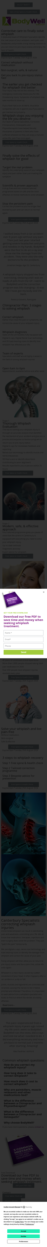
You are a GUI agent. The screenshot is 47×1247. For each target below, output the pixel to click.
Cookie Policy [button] (19, 1222)
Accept (23, 1231)
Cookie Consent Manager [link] (12, 1207)
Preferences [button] (29, 1224)
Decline (23, 1236)
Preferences (23, 1241)
